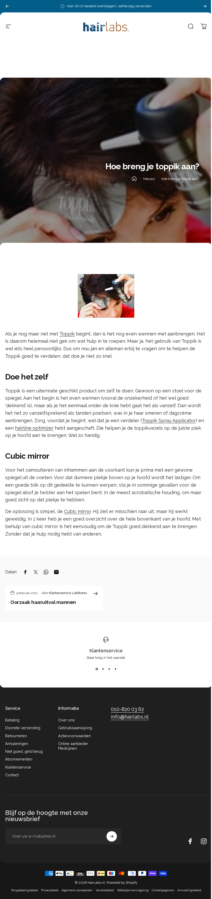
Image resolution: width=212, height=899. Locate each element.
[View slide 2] (103, 669)
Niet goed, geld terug (24, 751)
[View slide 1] (97, 669)
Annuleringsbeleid (189, 890)
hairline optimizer (34, 428)
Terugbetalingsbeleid (24, 890)
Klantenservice (106, 650)
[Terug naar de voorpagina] (134, 178)
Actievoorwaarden (74, 736)
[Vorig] (7, 6)
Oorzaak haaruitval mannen (43, 602)
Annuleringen (16, 743)
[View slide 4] (115, 669)
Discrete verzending (22, 728)
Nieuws (149, 179)
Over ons (66, 720)
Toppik (67, 334)
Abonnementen (18, 759)
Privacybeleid (49, 890)
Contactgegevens (163, 890)
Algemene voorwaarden (77, 890)
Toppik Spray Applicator (169, 420)
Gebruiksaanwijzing (75, 728)
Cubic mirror (77, 511)
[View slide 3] (109, 669)
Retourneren (16, 736)
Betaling (12, 720)
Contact (12, 775)
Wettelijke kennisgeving (133, 890)
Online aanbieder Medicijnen (73, 745)
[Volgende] (204, 6)
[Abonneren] (112, 836)
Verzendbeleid (105, 890)
